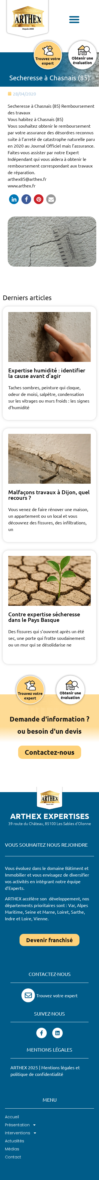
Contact (13, 1157)
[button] (74, 19)
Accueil (12, 1117)
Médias (12, 1149)
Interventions (17, 1133)
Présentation (17, 1125)
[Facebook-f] (41, 1033)
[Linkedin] (57, 1033)
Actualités (14, 1141)
